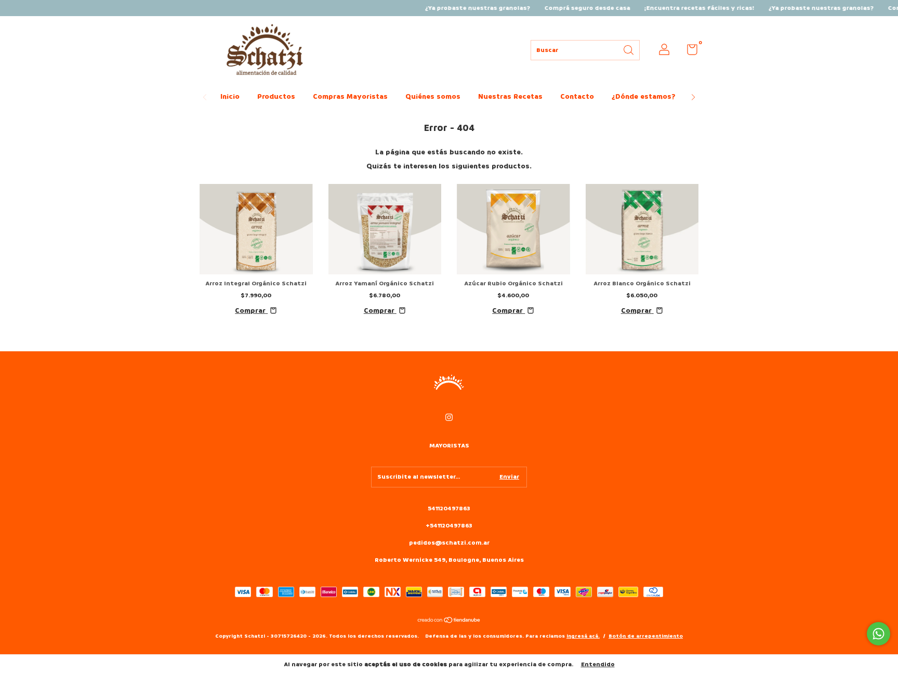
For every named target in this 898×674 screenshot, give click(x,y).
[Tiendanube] (449, 621)
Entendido (598, 664)
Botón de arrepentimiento (646, 636)
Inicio (230, 96)
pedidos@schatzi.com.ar (449, 542)
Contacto (577, 96)
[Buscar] (629, 49)
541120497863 (449, 508)
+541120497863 (449, 525)
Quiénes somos (432, 96)
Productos (276, 96)
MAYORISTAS (449, 445)
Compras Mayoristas (350, 96)
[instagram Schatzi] (449, 417)
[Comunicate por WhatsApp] (878, 633)
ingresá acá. (583, 636)
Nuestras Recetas (510, 96)
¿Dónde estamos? (644, 96)
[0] (688, 52)
